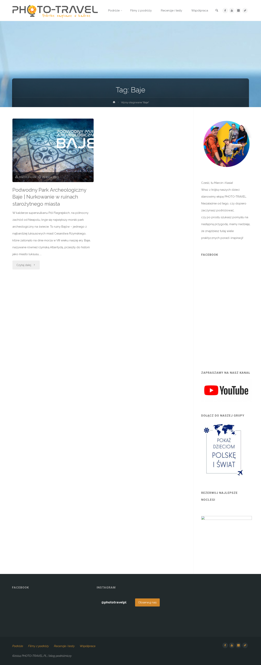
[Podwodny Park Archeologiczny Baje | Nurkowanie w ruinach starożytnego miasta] (53, 150)
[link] (217, 10)
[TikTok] (245, 10)
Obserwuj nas (147, 602)
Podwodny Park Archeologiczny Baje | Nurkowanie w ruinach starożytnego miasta (49, 197)
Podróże (17, 646)
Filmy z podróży (38, 646)
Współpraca (87, 646)
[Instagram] (238, 10)
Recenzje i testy (64, 646)
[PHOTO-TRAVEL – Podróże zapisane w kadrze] (55, 10)
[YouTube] (232, 10)
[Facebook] (225, 10)
